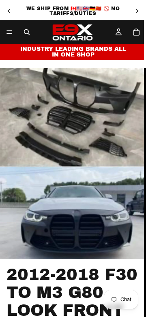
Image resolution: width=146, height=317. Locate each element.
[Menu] (9, 32)
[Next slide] (137, 11)
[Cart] (136, 32)
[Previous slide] (9, 11)
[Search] (27, 32)
